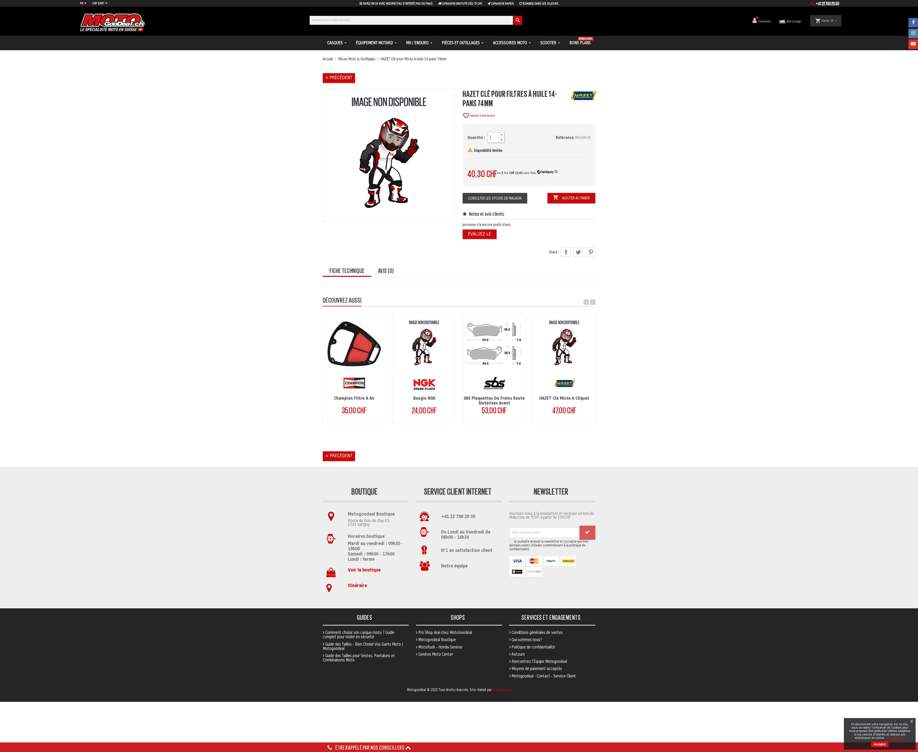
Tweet (578, 251)
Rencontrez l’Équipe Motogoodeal (539, 661)
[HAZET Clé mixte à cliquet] (564, 344)
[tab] (347, 271)
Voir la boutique (364, 570)
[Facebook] (913, 22)
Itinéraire (357, 585)
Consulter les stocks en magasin (495, 198)
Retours (518, 654)
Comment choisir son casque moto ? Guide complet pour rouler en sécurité (358, 635)
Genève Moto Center (435, 654)
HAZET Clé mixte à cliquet (564, 398)
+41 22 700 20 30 (458, 516)
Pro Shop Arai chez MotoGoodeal (444, 633)
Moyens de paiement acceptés (536, 669)
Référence (565, 138)
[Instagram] (913, 33)
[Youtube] (913, 44)
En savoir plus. (895, 738)
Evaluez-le (479, 234)
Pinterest (590, 251)
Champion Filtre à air (354, 398)
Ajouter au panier (571, 197)
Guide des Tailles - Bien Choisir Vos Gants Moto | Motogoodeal (363, 646)
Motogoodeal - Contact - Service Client (543, 676)
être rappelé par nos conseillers (370, 747)
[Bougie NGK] (424, 344)
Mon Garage (793, 21)
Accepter (880, 744)
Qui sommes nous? (526, 640)
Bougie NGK (424, 398)
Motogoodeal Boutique (436, 640)
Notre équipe (454, 566)
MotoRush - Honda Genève (439, 647)
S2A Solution (502, 690)
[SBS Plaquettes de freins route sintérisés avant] (494, 344)
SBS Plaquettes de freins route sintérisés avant (494, 400)
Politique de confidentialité (533, 647)
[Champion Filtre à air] (354, 344)
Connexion (765, 21)
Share (565, 251)
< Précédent (338, 78)
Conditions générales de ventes (537, 633)
